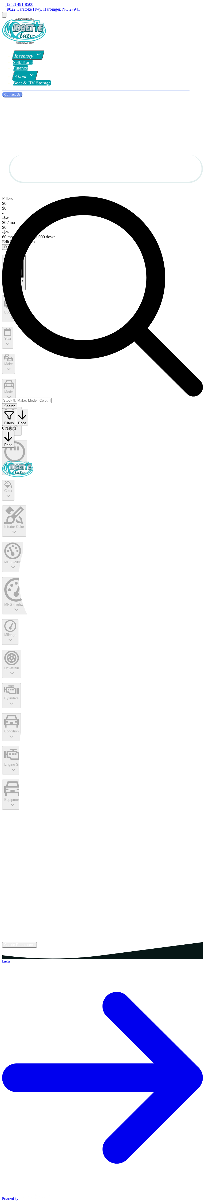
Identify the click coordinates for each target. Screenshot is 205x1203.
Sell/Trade (23, 62)
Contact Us (12, 94)
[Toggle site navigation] (4, 15)
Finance (20, 68)
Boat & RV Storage (32, 82)
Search (9, 406)
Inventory (24, 56)
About (20, 76)
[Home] (24, 42)
